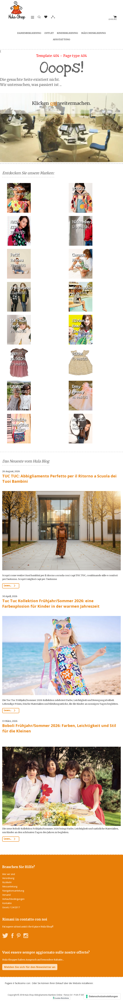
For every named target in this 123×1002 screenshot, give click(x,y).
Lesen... (8, 586)
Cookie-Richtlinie (61, 998)
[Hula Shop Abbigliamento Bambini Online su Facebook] (12, 936)
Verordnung (8, 878)
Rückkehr (7, 882)
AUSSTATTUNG (61, 39)
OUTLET (49, 33)
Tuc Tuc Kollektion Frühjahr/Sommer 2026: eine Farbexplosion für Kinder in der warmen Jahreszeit (50, 603)
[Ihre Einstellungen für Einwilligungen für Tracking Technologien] (102, 996)
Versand (6, 894)
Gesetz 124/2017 (11, 907)
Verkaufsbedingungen (13, 898)
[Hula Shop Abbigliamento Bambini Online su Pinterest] (18, 936)
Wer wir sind (8, 874)
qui (53, 103)
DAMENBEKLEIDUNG (29, 33)
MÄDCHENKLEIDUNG (93, 33)
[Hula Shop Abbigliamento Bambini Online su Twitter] (5, 936)
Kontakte (7, 903)
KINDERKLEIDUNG (67, 33)
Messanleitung (9, 886)
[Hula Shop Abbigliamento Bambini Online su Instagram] (25, 936)
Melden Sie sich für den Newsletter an (29, 967)
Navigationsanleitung (13, 890)
